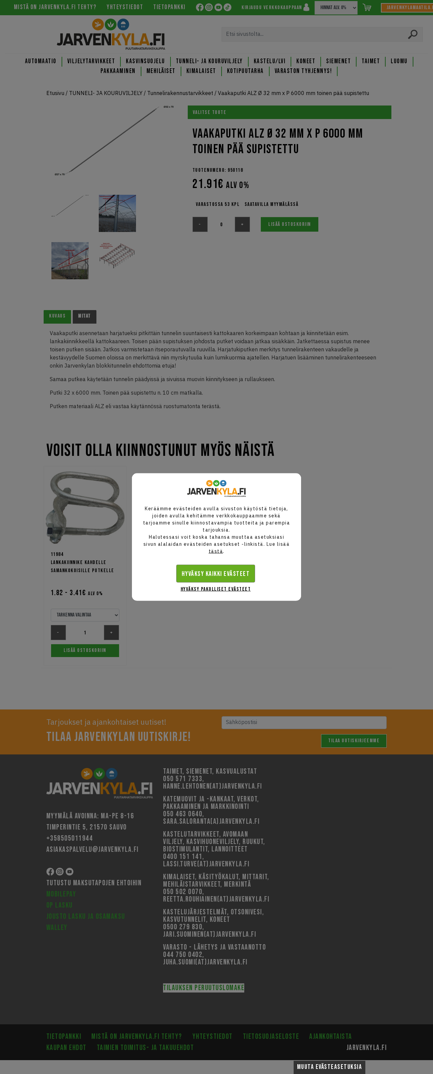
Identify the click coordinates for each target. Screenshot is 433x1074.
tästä (216, 551)
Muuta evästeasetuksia (329, 1067)
